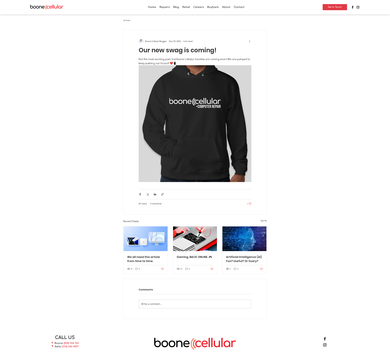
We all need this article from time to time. (143, 259)
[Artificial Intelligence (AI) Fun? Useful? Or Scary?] (244, 238)
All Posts (126, 20)
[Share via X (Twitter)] (147, 194)
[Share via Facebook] (140, 194)
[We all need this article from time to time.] (146, 238)
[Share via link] (162, 194)
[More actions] (249, 41)
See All (264, 220)
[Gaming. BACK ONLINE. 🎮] (195, 238)
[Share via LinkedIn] (155, 194)
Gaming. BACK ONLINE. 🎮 (194, 257)
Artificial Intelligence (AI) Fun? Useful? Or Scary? (244, 259)
